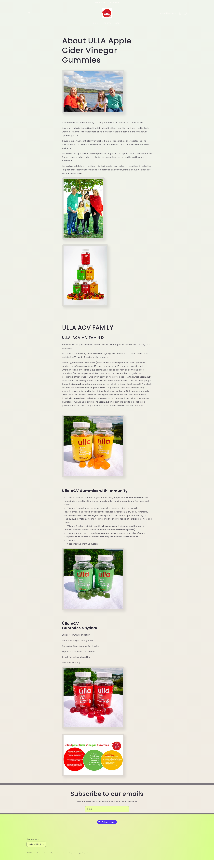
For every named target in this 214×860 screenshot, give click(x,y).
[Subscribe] (126, 809)
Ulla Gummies (38, 853)
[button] (29, 13)
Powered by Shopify (51, 853)
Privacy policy (80, 853)
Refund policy (67, 853)
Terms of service (93, 853)
